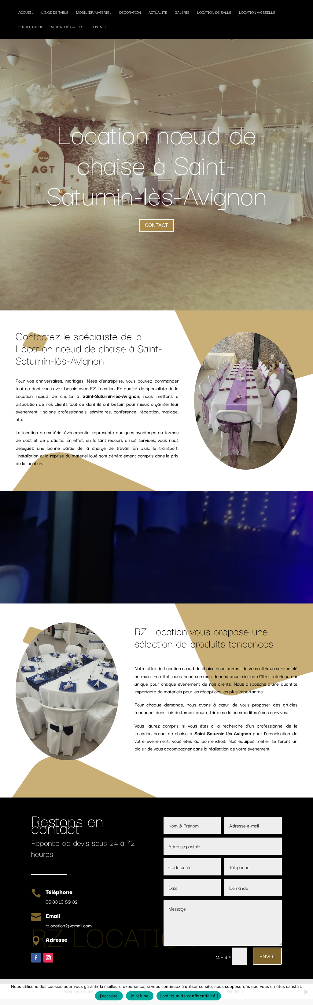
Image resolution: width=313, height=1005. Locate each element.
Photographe (30, 26)
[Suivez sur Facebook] (36, 958)
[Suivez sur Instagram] (48, 958)
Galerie (182, 12)
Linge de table (54, 12)
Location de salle (214, 12)
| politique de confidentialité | (189, 995)
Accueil (26, 12)
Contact (98, 26)
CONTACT (156, 225)
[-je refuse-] (305, 992)
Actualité (158, 12)
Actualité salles (67, 26)
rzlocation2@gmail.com (69, 925)
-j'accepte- (109, 995)
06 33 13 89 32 (62, 901)
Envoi (267, 956)
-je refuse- (140, 995)
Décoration (130, 12)
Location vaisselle (257, 12)
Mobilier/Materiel (94, 12)
